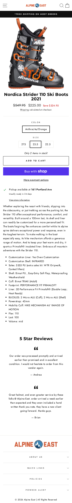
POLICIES (36, 479)
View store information (19, 199)
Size (36, 137)
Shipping (24, 109)
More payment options (36, 180)
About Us (35, 457)
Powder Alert (36, 490)
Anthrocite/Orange (36, 129)
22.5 (48, 144)
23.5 (35, 144)
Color (35, 122)
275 (23, 144)
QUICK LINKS (36, 468)
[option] (36, 14)
